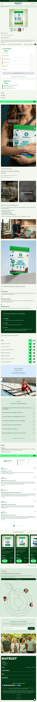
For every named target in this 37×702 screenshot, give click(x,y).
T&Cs (18, 696)
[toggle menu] (1, 4)
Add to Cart (5, 561)
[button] (11, 525)
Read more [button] (3, 485)
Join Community (18, 579)
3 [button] (18, 525)
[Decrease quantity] (9, 556)
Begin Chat (5, 664)
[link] (22, 464)
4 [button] (20, 525)
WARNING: (14, 438)
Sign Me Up (31, 628)
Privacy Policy (18, 694)
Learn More (11, 561)
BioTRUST (2, 6)
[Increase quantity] (13, 556)
